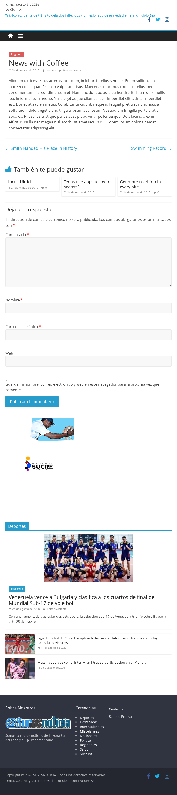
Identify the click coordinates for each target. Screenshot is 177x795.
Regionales (88, 745)
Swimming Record (151, 148)
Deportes (17, 589)
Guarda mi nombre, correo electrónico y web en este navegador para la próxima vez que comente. (82, 387)
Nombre (14, 300)
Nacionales (88, 736)
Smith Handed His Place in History (41, 148)
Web (9, 353)
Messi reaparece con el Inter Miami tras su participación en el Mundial (92, 662)
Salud (84, 749)
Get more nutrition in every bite (140, 184)
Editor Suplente (57, 609)
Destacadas (89, 722)
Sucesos (86, 754)
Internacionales (92, 726)
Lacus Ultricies (22, 181)
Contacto (116, 709)
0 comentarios (72, 70)
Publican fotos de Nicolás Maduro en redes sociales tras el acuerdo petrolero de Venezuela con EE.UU (84, 14)
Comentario (17, 234)
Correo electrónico (23, 326)
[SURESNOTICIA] (10, 35)
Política (85, 740)
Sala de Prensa (120, 716)
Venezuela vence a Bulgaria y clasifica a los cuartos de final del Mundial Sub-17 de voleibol (82, 599)
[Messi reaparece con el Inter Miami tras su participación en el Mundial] (20, 660)
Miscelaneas (89, 731)
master (51, 70)
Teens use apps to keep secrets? (86, 184)
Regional (16, 54)
